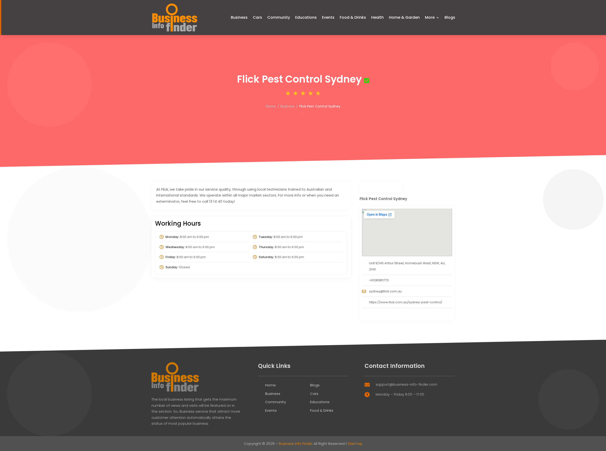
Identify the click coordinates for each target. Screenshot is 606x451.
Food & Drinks (353, 17)
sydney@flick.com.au (385, 291)
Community (278, 17)
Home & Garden (404, 17)
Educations (306, 17)
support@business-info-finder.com (406, 384)
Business (239, 17)
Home (271, 106)
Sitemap (355, 443)
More (430, 17)
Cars (257, 17)
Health (377, 17)
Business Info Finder (296, 443)
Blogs (450, 17)
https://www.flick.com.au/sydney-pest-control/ (405, 302)
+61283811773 (379, 280)
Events (328, 17)
